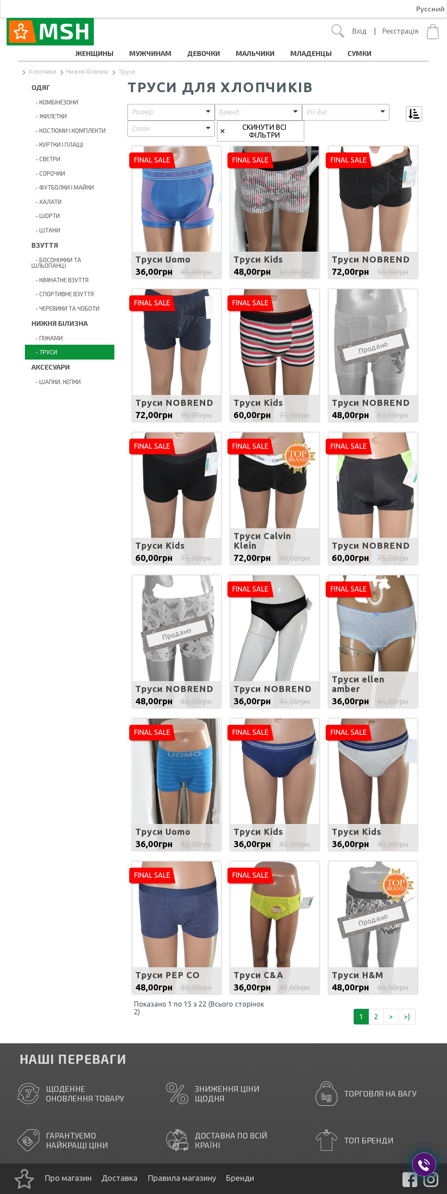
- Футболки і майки (62, 187)
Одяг (40, 87)
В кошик (176, 218)
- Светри (45, 159)
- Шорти (45, 215)
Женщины (94, 53)
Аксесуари (50, 367)
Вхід (359, 31)
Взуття (44, 245)
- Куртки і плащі (57, 144)
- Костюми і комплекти (68, 130)
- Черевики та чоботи (65, 308)
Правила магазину (182, 1177)
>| (407, 1017)
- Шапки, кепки (56, 381)
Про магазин (68, 1177)
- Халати (46, 201)
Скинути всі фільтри (264, 131)
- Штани (45, 230)
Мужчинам (150, 53)
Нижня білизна (87, 71)
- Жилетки (49, 116)
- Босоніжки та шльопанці (56, 263)
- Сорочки (48, 173)
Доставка (119, 1177)
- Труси (44, 352)
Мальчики (255, 53)
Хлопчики (42, 71)
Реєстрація (400, 31)
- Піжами (47, 338)
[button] (171, 112)
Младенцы (311, 53)
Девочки (203, 53)
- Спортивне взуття (62, 294)
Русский (430, 8)
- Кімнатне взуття (60, 280)
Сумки (359, 53)
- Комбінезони (54, 102)
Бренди (240, 1177)
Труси (126, 71)
